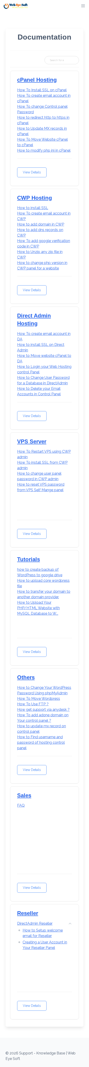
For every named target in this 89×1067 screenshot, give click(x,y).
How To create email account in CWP (44, 216)
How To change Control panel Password (42, 109)
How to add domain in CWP (40, 224)
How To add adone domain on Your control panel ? (42, 718)
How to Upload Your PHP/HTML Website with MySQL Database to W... (38, 608)
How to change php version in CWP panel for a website (42, 265)
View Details (32, 172)
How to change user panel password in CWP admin (39, 476)
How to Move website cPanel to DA (44, 358)
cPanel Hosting (37, 80)
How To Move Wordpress (38, 698)
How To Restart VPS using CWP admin (44, 454)
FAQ (21, 805)
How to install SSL (32, 208)
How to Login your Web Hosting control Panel (44, 369)
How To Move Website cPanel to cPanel (42, 142)
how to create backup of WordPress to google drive (39, 572)
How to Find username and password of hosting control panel (41, 742)
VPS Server (31, 441)
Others (26, 677)
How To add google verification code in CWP (43, 243)
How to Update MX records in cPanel (42, 131)
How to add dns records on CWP (40, 232)
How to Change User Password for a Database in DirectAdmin (43, 380)
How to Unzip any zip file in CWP (40, 254)
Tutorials (28, 559)
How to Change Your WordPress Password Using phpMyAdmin (44, 690)
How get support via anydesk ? (43, 709)
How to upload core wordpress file (43, 583)
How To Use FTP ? (33, 704)
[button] (83, 6)
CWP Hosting (34, 198)
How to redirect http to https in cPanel (43, 120)
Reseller (27, 913)
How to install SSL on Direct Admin (40, 347)
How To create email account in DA (44, 336)
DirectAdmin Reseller (34, 923)
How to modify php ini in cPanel (44, 150)
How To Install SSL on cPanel (42, 90)
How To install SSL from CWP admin (42, 465)
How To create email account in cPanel (44, 98)
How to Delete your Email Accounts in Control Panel (39, 391)
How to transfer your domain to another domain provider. (43, 594)
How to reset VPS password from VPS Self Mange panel (40, 487)
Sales (24, 795)
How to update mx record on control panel (41, 729)
